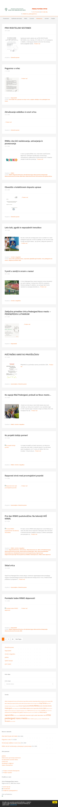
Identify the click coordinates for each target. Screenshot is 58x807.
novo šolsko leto (13, 99)
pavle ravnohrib (48, 710)
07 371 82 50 (36, 12)
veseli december (38, 715)
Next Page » (18, 639)
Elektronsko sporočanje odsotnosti (11, 758)
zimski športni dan (45, 718)
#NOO (39, 549)
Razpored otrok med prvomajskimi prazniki (24, 475)
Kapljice (6, 710)
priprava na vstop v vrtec (23, 99)
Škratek (7, 721)
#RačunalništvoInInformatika (12, 551)
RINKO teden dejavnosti (45, 554)
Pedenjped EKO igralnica (17, 712)
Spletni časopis (9, 660)
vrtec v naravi (31, 718)
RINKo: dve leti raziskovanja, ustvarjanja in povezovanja (24, 142)
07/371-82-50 (6, 787)
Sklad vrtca (10, 565)
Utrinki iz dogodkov (16, 257)
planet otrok (31, 712)
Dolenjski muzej (8, 706)
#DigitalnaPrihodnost (14, 549)
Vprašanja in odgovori (8, 763)
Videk (44, 715)
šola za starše (12, 721)
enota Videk (12, 258)
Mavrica (29, 710)
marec (26, 710)
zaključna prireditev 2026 (14, 260)
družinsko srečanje (15, 706)
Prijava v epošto (7, 772)
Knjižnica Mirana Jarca (12, 710)
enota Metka (34, 706)
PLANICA (36, 712)
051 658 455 (44, 12)
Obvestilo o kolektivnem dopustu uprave (23, 187)
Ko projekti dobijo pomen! (16, 435)
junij (47, 708)
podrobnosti (13, 805)
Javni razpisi (8, 664)
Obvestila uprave (15, 57)
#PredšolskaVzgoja (46, 549)
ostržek (43, 710)
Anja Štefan (43, 703)
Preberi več (37, 43)
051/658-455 (6, 788)
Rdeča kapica (43, 712)
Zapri (55, 802)
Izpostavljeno (14, 384)
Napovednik (14, 98)
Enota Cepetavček (24, 706)
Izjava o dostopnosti (7, 765)
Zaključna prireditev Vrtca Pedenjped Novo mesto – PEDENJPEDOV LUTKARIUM (28, 313)
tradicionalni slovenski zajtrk (26, 715)
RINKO (12, 173)
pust (38, 712)
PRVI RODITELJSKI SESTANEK (18, 28)
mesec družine (38, 710)
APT (50, 703)
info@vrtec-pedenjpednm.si (29, 14)
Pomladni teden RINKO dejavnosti (20, 598)
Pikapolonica (26, 712)
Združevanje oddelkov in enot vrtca (20, 112)
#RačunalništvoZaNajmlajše (27, 551)
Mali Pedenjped (21, 710)
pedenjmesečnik (8, 712)
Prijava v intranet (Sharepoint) (11, 770)
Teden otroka (16, 715)
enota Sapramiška (34, 708)
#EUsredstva (23, 549)
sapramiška (9, 715)
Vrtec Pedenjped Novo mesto (29, 4)
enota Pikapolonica (16, 708)
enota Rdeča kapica (25, 708)
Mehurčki (33, 710)
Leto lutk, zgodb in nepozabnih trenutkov (23, 227)
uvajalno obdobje (34, 99)
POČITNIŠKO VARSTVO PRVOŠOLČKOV (22, 354)
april (48, 703)
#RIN (36, 551)
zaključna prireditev (37, 718)
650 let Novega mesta (35, 703)
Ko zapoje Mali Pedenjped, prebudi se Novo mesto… (28, 394)
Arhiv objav (8, 681)
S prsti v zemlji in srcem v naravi (19, 271)
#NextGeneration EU (32, 549)
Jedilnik (7, 657)
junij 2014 (50, 708)
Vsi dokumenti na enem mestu (10, 759)
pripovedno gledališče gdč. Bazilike (32, 258)
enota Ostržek (43, 706)
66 (12, 639)
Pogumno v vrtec (12, 68)
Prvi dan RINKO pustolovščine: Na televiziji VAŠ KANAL (26, 517)
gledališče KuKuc (19, 258)
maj (17, 710)
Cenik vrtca (5, 761)
